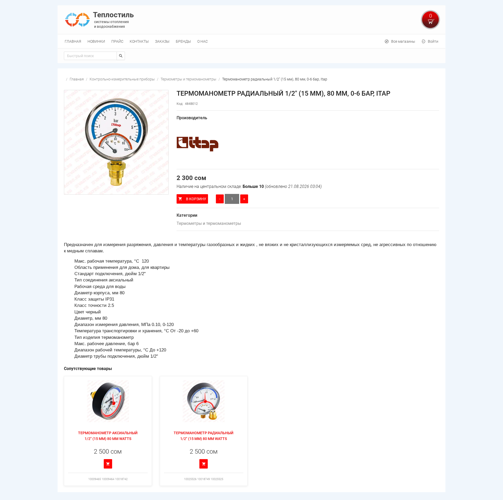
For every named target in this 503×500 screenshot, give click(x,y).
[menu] (251, 41)
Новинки (96, 41)
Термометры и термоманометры (188, 79)
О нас (202, 41)
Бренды (183, 41)
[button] (116, 142)
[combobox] (90, 56)
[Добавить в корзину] (108, 464)
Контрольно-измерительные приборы (122, 79)
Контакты (139, 41)
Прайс (117, 41)
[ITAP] (308, 144)
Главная (73, 41)
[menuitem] (73, 41)
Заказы (162, 41)
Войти (433, 41)
